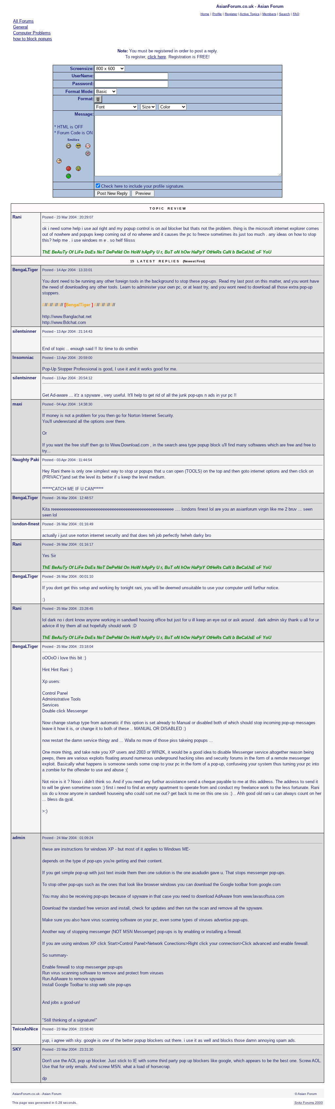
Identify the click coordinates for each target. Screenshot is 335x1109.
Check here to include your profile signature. (143, 186)
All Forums (23, 21)
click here (157, 56)
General (20, 27)
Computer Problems (32, 32)
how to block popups (32, 38)
